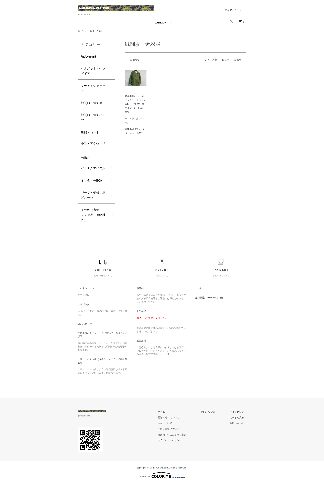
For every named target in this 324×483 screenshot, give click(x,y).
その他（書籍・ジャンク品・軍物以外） (93, 214)
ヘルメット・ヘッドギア (93, 70)
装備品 (85, 157)
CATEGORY (161, 22)
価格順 (225, 59)
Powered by (144, 476)
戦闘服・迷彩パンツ (93, 117)
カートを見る (237, 417)
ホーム (81, 30)
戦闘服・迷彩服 (95, 30)
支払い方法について (168, 428)
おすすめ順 (211, 59)
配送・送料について (168, 417)
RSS (203, 411)
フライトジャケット (93, 88)
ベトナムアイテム (93, 168)
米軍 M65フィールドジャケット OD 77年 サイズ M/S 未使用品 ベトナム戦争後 (135, 103)
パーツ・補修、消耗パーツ (93, 195)
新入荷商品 (88, 56)
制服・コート (90, 132)
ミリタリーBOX (91, 180)
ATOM (211, 411)
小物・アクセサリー (93, 145)
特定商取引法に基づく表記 (172, 434)
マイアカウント (233, 10)
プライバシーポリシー (169, 440)
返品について (165, 423)
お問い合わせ (237, 423)
